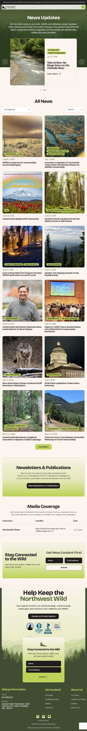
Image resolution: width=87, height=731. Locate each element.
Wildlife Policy (31, 264)
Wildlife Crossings (56, 154)
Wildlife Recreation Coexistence (61, 210)
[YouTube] (49, 716)
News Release (53, 318)
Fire (20, 154)
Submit (64, 567)
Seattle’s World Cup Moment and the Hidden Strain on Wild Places (62, 220)
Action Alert (53, 50)
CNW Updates (10, 154)
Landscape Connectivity (58, 151)
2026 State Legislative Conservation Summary (62, 384)
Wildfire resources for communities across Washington (19, 163)
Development (45, 728)
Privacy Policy (43, 720)
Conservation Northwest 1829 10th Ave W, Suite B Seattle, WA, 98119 (16, 706)
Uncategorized (54, 264)
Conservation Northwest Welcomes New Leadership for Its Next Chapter (21, 328)
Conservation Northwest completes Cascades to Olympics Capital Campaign (21, 438)
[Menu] (83, 7)
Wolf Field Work (12, 375)
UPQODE (56, 728)
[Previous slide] (5, 61)
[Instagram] (37, 716)
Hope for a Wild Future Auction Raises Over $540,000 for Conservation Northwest (62, 329)
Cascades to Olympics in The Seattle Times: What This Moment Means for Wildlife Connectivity (62, 164)
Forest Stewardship (56, 53)
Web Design (32, 728)
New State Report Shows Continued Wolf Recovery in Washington (22, 384)
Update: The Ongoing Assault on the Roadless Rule (62, 274)
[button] (40, 90)
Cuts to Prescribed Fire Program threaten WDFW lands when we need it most (22, 274)
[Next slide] (82, 61)
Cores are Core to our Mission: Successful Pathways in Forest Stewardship (64, 438)
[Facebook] (43, 716)
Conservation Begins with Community (20, 219)
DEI (6, 210)
